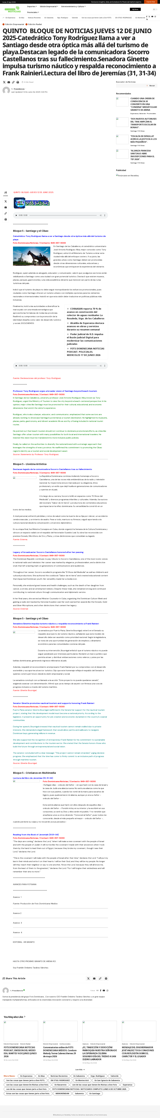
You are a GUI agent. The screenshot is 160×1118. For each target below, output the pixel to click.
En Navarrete (60, 1085)
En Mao (21, 18)
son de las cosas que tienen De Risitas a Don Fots (94, 1085)
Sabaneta (79, 1093)
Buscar (152, 85)
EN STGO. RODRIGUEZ (123, 18)
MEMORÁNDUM (62, 1093)
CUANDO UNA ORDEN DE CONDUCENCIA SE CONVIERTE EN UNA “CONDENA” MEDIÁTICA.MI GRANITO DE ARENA (143, 104)
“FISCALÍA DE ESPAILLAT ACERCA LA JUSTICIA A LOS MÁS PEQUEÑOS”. (143, 139)
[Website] (97, 990)
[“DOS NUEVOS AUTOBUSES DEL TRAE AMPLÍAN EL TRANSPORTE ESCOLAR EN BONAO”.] (122, 122)
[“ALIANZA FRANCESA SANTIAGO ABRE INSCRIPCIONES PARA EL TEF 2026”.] (122, 154)
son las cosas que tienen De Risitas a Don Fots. (27, 1085)
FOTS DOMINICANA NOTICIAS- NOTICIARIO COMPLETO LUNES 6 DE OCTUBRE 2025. (89, 1089)
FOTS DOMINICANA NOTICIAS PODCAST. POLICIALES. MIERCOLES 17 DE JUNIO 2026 (85, 352)
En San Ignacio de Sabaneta (107, 1080)
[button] (144, 9)
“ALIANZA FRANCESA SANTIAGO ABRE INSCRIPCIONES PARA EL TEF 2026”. (142, 155)
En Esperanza (10, 18)
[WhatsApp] (107, 990)
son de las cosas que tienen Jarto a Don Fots (26, 1089)
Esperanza (127, 1085)
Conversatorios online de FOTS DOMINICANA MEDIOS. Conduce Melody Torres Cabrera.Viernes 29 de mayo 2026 (59, 1052)
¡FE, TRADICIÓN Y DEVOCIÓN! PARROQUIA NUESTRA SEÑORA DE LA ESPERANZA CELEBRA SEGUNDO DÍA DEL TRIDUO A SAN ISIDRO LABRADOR (99, 1053)
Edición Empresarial (14, 24)
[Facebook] (147, 16)
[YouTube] (152, 16)
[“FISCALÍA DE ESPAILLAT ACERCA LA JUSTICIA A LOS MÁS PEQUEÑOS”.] (122, 139)
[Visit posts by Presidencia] (6, 90)
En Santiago (95, 1093)
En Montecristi (140, 18)
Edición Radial (35, 24)
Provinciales (151, 114)
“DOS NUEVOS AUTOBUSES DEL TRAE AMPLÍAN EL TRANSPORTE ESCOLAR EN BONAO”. (143, 123)
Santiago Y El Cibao (137, 131)
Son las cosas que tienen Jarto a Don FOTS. (97, 18)
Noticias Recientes (34, 18)
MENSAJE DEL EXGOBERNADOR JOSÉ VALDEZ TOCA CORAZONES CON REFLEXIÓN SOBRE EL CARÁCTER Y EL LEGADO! (138, 1052)
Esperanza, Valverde (138, 114)
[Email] (8, 82)
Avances (85, 1044)
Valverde (75, 18)
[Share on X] (4, 82)
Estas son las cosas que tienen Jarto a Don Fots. (28, 1093)
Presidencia (19, 89)
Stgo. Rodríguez (62, 18)
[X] (149, 16)
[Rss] (147, 19)
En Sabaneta (48, 18)
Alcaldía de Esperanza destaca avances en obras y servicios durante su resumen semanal (85, 326)
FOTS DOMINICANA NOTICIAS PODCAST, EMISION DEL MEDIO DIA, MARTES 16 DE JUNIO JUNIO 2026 (20, 1052)
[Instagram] (155, 16)
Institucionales (65, 1044)
